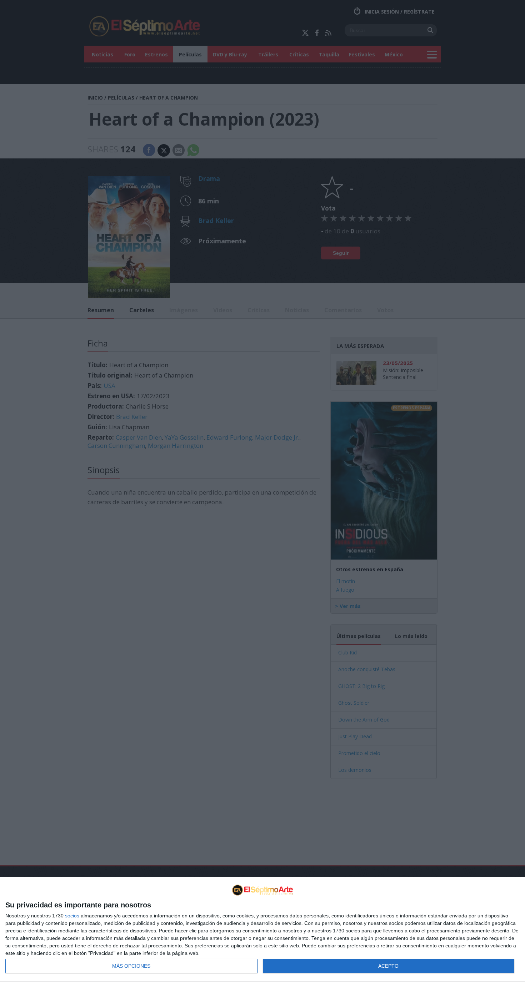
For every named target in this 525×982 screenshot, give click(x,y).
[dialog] (262, 929)
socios (72, 915)
